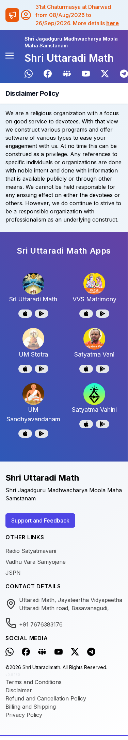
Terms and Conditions (33, 682)
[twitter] (105, 74)
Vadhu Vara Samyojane (35, 561)
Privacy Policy (23, 714)
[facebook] (48, 74)
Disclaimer (18, 690)
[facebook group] (67, 74)
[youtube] (86, 74)
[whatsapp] (29, 74)
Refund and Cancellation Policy (45, 698)
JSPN (13, 572)
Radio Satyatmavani (30, 550)
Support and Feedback (40, 520)
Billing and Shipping (30, 706)
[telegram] (124, 74)
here (112, 23)
